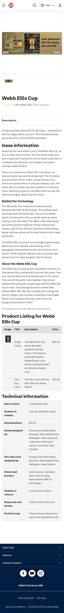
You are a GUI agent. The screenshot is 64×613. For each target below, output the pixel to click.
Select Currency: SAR (31, 585)
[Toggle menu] (3, 5)
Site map (41, 598)
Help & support (26, 598)
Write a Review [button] (41, 105)
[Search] (34, 5)
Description (9, 120)
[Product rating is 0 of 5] (8, 105)
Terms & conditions (15, 606)
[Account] (60, 5)
